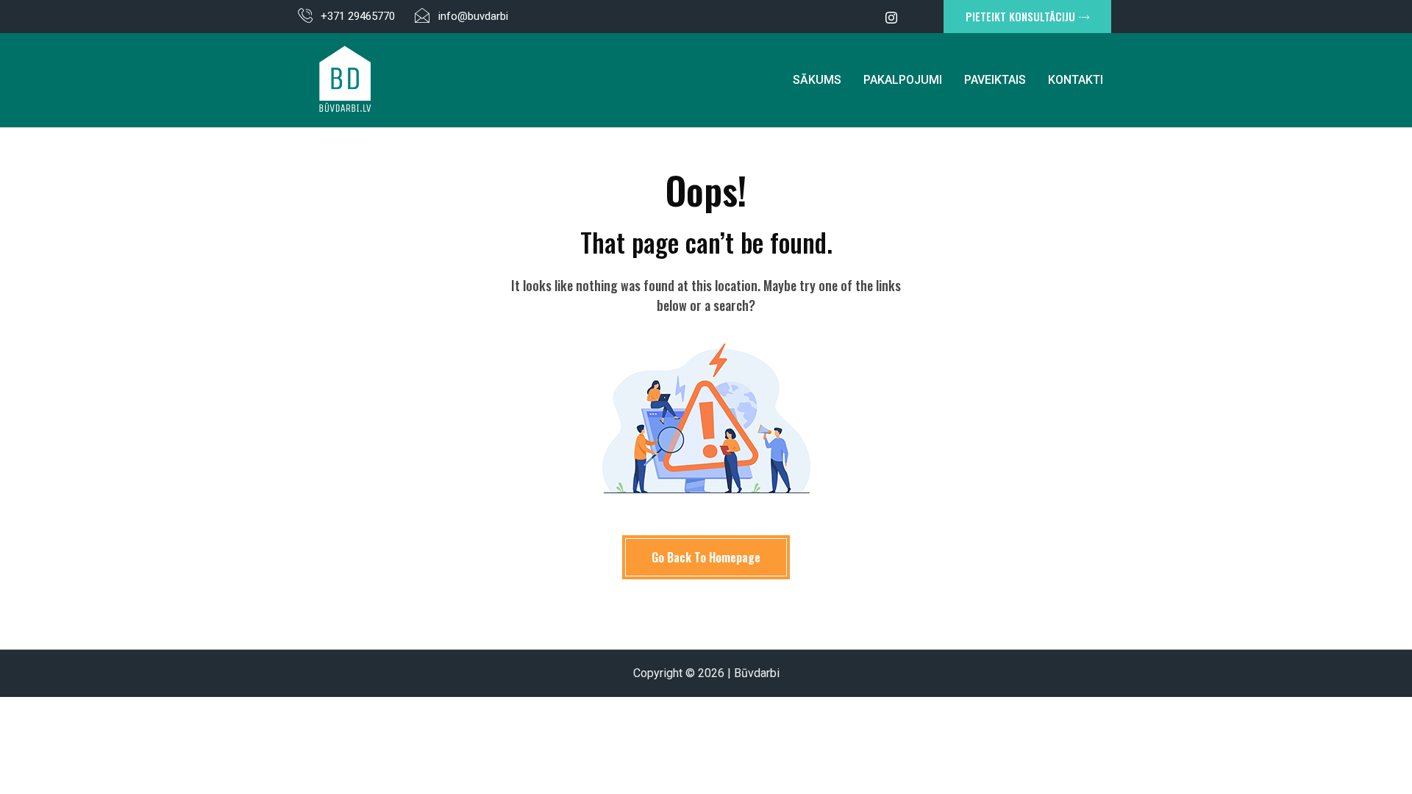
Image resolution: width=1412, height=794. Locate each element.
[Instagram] (891, 17)
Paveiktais (995, 80)
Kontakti (1075, 80)
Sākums (817, 80)
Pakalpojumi (902, 80)
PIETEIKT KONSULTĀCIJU (1020, 16)
